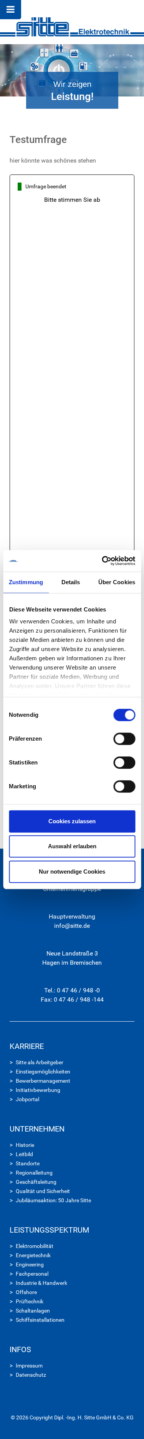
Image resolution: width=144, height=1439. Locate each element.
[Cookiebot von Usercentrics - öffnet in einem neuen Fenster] (102, 561)
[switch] (124, 739)
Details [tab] (70, 582)
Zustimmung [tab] (26, 582)
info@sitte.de (72, 925)
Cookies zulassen (72, 821)
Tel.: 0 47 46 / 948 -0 (72, 990)
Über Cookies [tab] (116, 582)
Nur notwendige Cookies (72, 871)
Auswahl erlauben (72, 846)
